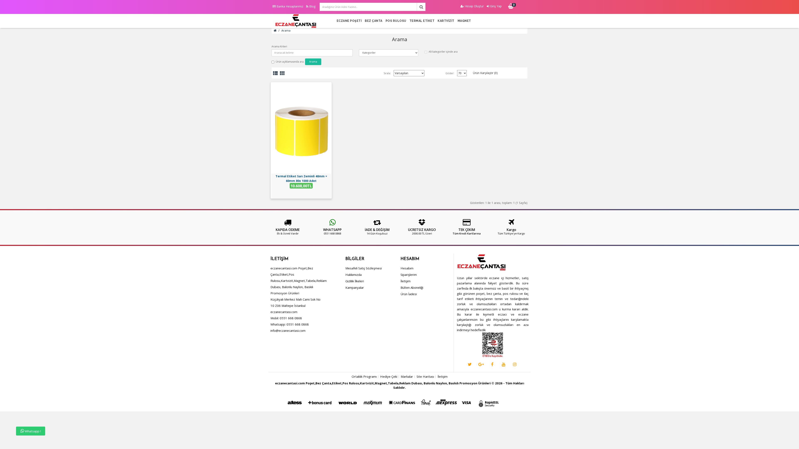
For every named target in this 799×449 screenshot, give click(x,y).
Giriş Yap (495, 6)
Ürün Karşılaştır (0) (485, 73)
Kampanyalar (354, 287)
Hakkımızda (353, 275)
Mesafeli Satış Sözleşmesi (363, 268)
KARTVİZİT (446, 20)
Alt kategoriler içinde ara (443, 51)
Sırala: (387, 73)
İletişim (406, 281)
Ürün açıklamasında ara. (290, 61)
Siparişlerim (409, 275)
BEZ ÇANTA (373, 20)
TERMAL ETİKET (422, 20)
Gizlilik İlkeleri (354, 281)
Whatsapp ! (32, 431)
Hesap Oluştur (474, 6)
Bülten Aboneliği (412, 287)
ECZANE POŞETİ (349, 20)
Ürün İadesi (409, 294)
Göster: (449, 73)
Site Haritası (425, 376)
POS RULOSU (396, 20)
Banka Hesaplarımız (289, 6)
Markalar (407, 376)
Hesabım (407, 268)
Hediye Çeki (388, 376)
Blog (311, 6)
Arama (285, 30)
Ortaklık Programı (364, 376)
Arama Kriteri (279, 46)
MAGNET (464, 20)
